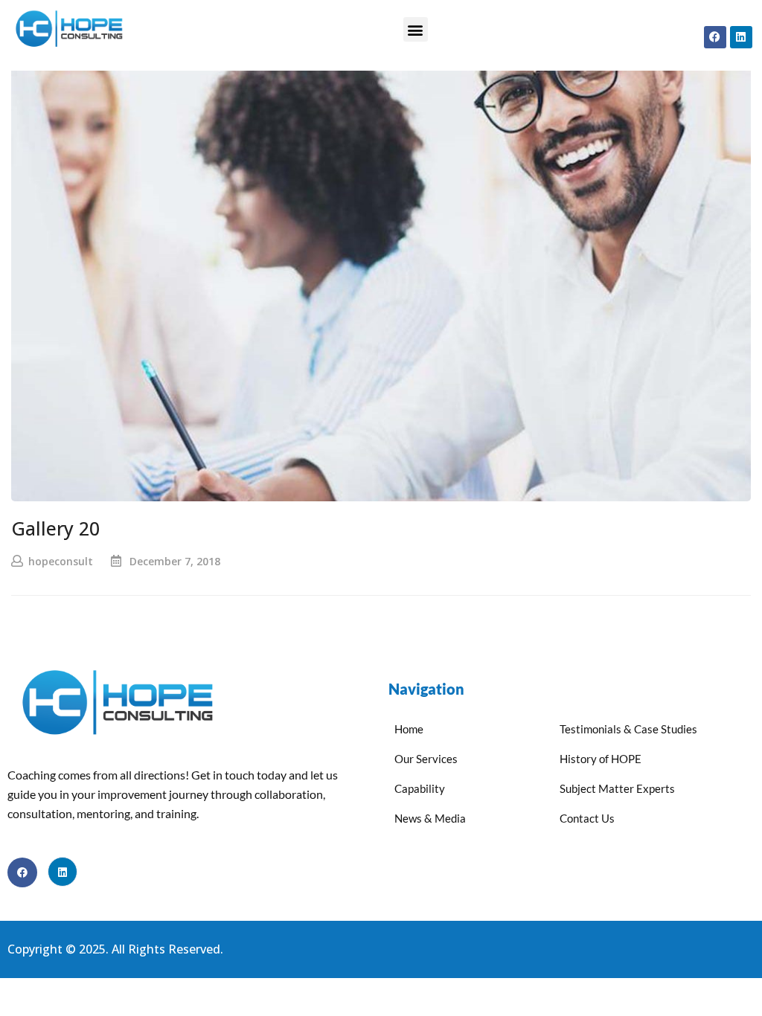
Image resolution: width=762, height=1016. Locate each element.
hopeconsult (60, 561)
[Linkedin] (741, 37)
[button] (415, 29)
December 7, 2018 (174, 561)
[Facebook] (715, 37)
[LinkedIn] (62, 872)
